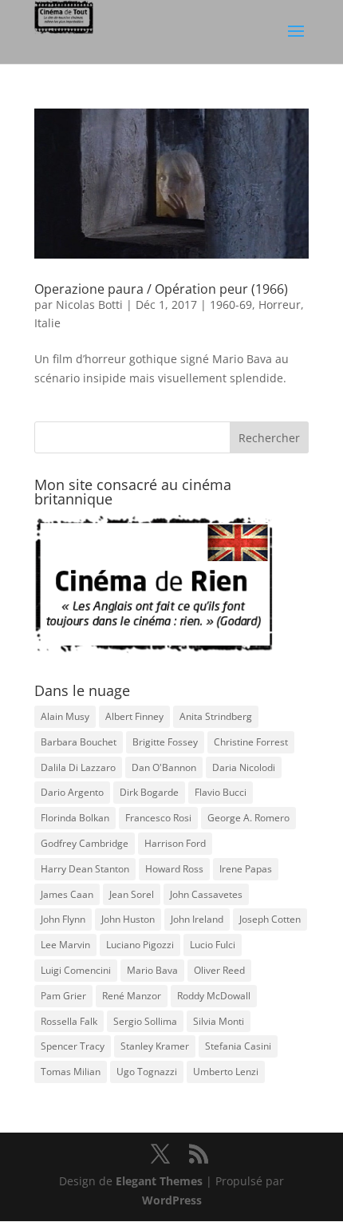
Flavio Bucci (220, 792)
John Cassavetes (206, 894)
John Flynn (63, 919)
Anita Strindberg (215, 716)
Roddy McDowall (213, 996)
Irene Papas (245, 869)
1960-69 (231, 304)
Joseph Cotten (270, 919)
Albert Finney (134, 716)
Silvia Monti (218, 1021)
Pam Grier (63, 996)
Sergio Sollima (145, 1021)
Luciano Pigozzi (140, 944)
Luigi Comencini (76, 970)
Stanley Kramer (154, 1046)
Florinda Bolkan (75, 818)
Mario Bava (152, 970)
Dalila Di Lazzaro (78, 767)
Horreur (279, 304)
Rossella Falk (69, 1021)
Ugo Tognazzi (146, 1071)
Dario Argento (72, 792)
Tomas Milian (71, 1071)
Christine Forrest (251, 742)
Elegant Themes (159, 1180)
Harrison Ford (175, 843)
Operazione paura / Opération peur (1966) (161, 289)
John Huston (128, 919)
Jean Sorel (131, 894)
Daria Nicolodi (243, 767)
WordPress (172, 1200)
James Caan (67, 894)
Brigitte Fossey (165, 742)
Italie (47, 322)
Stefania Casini (238, 1046)
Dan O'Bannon (164, 767)
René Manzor (131, 996)
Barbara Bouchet (78, 742)
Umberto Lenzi (225, 1071)
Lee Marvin (65, 944)
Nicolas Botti (89, 304)
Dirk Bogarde (149, 792)
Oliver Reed (219, 970)
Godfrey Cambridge (84, 843)
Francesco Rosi (158, 818)
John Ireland (197, 919)
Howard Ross (174, 869)
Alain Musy (65, 716)
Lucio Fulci (212, 944)
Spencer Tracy (72, 1046)
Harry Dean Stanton (85, 869)
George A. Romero (248, 818)
